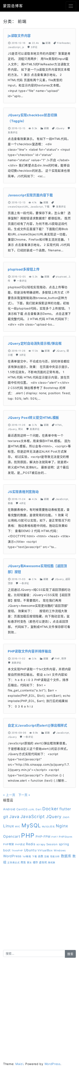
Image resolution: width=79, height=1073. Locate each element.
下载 (46, 206)
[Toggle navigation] (71, 5)
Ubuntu (30, 850)
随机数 (51, 862)
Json (66, 817)
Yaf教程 (27, 856)
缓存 (35, 862)
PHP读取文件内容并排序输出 (29, 651)
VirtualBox (45, 850)
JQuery (59, 128)
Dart (38, 809)
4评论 (22, 503)
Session (52, 844)
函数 (40, 856)
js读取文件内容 (19, 36)
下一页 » (24, 795)
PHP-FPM (43, 836)
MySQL (31, 825)
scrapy (41, 844)
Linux (8, 826)
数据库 (66, 856)
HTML (58, 424)
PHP (57, 658)
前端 (48, 43)
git (5, 816)
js (23, 47)
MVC (17, 826)
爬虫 (23, 862)
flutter (65, 809)
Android (9, 809)
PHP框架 (8, 844)
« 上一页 (9, 795)
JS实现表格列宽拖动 (23, 492)
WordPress (12, 856)
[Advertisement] (39, 910)
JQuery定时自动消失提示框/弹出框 (35, 344)
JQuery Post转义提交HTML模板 (33, 418)
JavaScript (14, 47)
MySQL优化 (48, 826)
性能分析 (55, 856)
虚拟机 (43, 862)
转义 (20, 429)
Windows (60, 850)
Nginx (62, 825)
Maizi (19, 1064)
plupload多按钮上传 (24, 269)
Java (14, 816)
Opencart (11, 836)
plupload (61, 276)
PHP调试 (20, 844)
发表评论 (12, 132)
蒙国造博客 (13, 6)
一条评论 (22, 280)
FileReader (63, 43)
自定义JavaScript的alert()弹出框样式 (37, 725)
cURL (31, 809)
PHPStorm (65, 836)
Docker (50, 808)
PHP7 (54, 837)
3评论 (34, 47)
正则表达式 (13, 862)
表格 (10, 503)
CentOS (22, 809)
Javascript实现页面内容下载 (30, 195)
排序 (63, 658)
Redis (30, 844)
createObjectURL (18, 206)
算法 (29, 862)
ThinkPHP (17, 850)
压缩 (46, 856)
